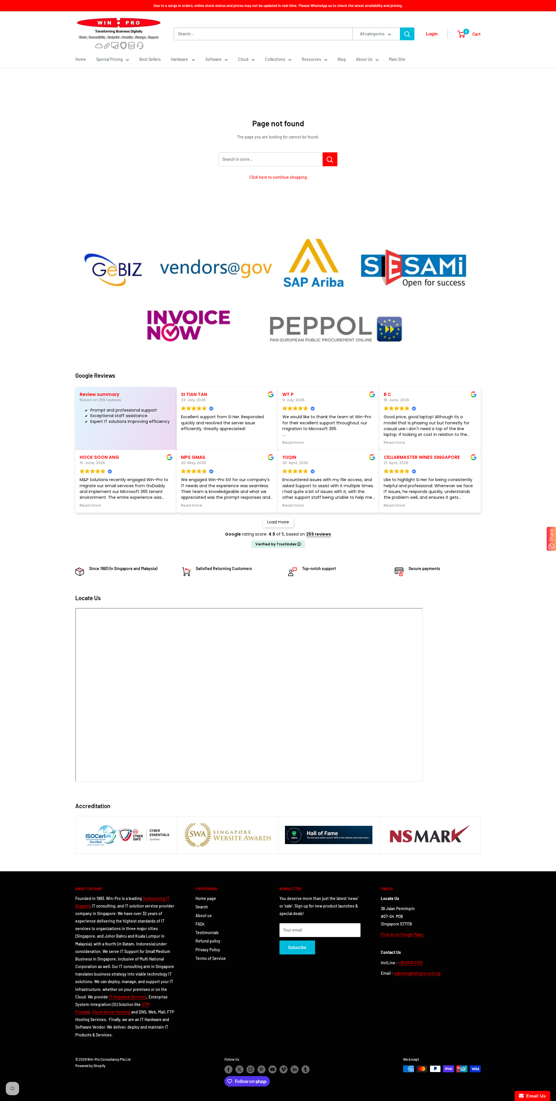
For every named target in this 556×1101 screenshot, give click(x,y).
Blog (342, 59)
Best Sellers (150, 59)
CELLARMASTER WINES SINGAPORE (422, 457)
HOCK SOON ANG (99, 457)
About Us (364, 59)
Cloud (243, 59)
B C (387, 394)
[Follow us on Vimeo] (283, 1069)
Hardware (180, 59)
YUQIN (289, 457)
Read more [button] (293, 442)
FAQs (199, 923)
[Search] (407, 34)
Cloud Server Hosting (111, 1011)
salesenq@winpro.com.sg (417, 973)
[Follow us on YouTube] (272, 1069)
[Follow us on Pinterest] (261, 1069)
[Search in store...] (330, 159)
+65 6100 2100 (410, 962)
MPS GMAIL (193, 457)
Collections (275, 59)
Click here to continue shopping (278, 177)
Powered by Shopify (90, 1066)
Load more (278, 522)
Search (201, 906)
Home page (205, 898)
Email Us (535, 1095)
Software (213, 59)
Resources (311, 59)
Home (80, 59)
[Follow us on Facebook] (228, 1069)
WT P (288, 394)
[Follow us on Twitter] (239, 1069)
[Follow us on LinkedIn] (294, 1069)
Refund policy (207, 941)
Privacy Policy (207, 949)
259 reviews (318, 534)
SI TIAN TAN (194, 394)
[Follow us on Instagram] (250, 1069)
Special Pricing (109, 59)
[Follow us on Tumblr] (305, 1069)
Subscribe (297, 947)
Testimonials (207, 932)
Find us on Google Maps (402, 934)
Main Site (397, 59)
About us (203, 915)
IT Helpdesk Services (128, 996)
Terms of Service (210, 958)
